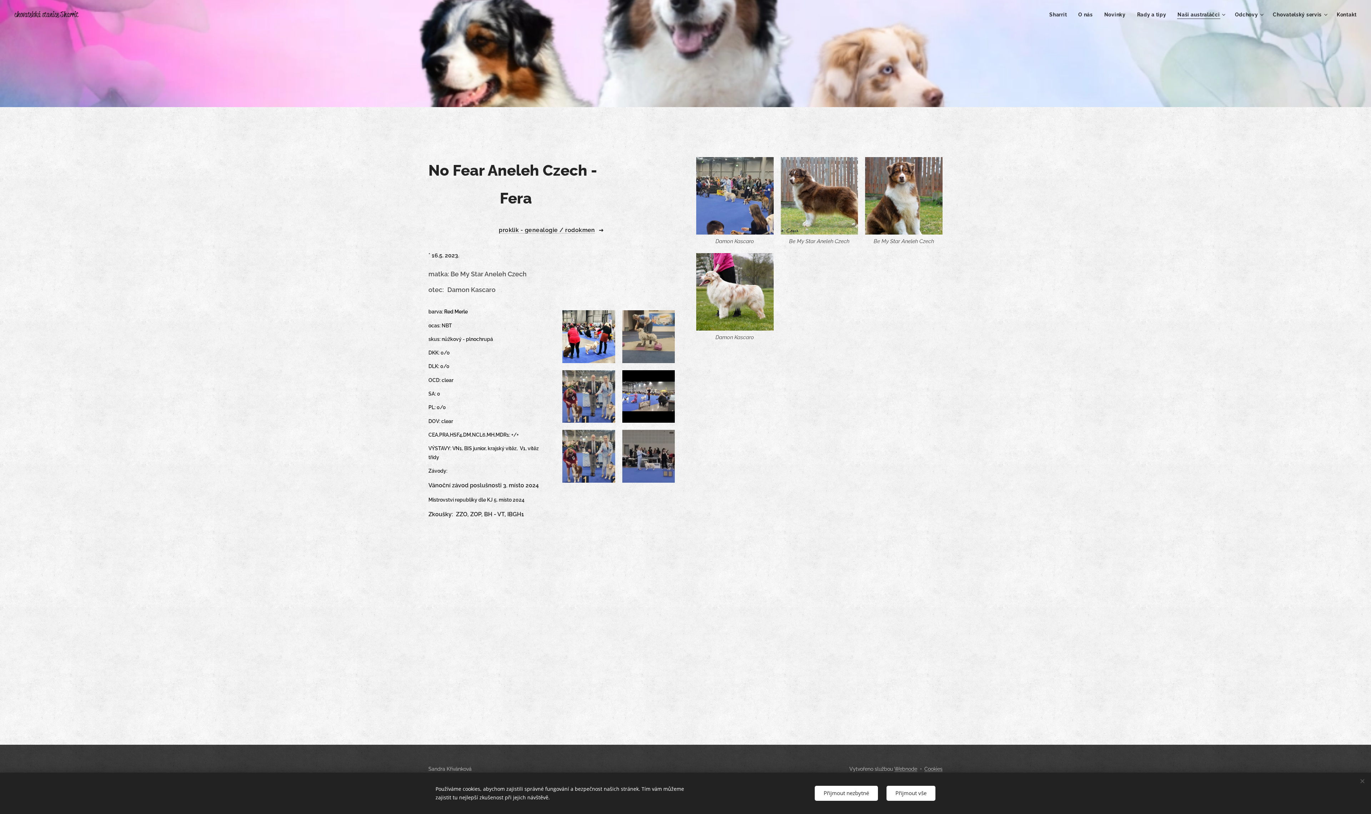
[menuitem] (1060, 15)
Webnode (905, 769)
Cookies (933, 769)
